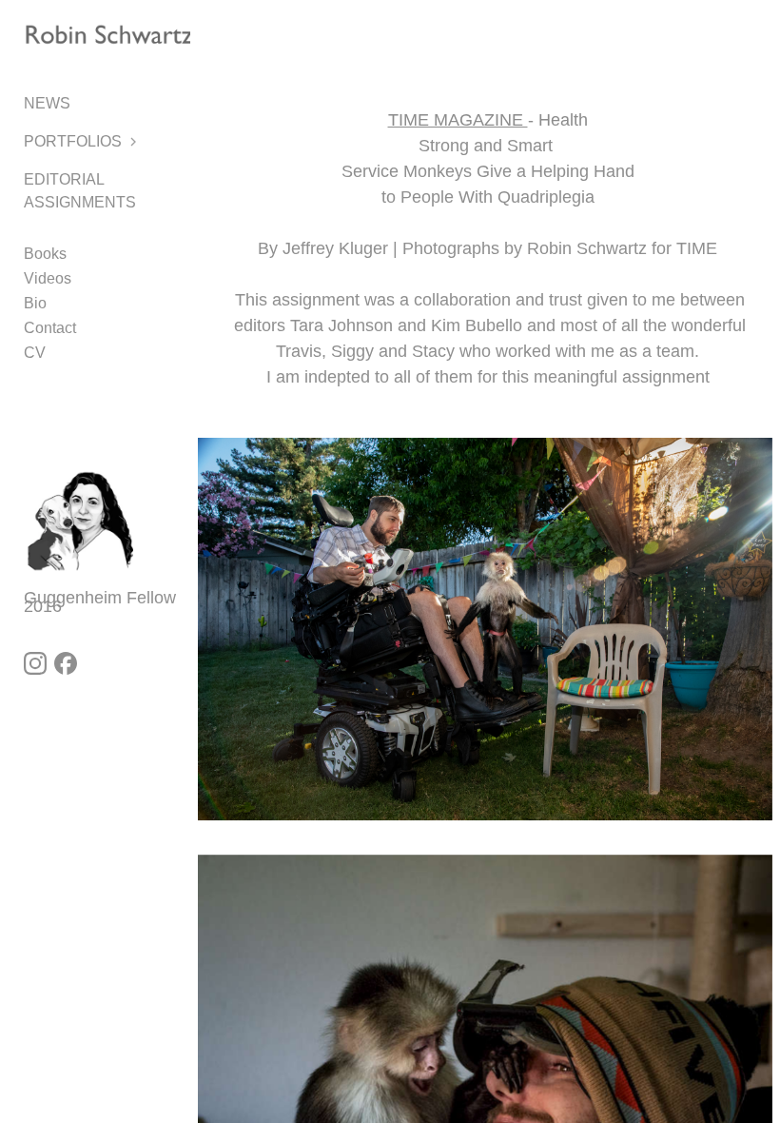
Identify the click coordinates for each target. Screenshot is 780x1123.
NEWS (47, 103)
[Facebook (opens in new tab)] (65, 663)
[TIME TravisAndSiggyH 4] (485, 642)
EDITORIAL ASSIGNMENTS (80, 190)
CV (35, 353)
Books (45, 254)
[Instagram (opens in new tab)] (35, 663)
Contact (50, 328)
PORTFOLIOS (73, 141)
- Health (488, 119)
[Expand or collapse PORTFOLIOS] (135, 141)
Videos (47, 278)
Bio (35, 303)
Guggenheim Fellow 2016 (102, 602)
